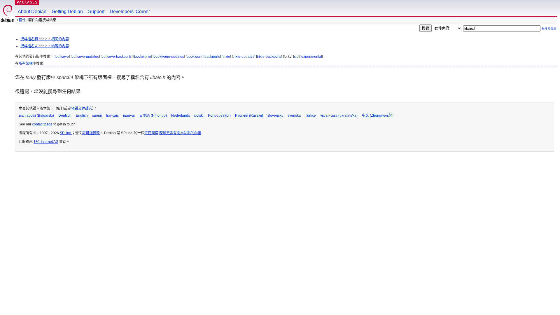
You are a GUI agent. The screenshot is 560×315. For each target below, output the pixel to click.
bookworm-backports (203, 57)
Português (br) (219, 115)
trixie (226, 57)
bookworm (142, 57)
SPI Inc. (66, 133)
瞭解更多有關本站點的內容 (180, 133)
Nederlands (180, 115)
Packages (27, 2)
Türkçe (310, 115)
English (82, 115)
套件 (22, 20)
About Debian (32, 11)
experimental (311, 57)
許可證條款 (91, 133)
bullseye (62, 57)
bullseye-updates (85, 57)
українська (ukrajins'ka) (339, 115)
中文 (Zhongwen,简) (377, 115)
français (112, 115)
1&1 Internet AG (46, 142)
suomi (97, 115)
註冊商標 (151, 133)
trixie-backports (269, 57)
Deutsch (64, 115)
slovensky (275, 115)
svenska (294, 115)
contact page (42, 124)
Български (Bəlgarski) (36, 115)
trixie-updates (243, 57)
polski (199, 115)
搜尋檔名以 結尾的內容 (44, 46)
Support (96, 11)
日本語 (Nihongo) (153, 115)
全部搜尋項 (549, 28)
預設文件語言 (81, 108)
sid (296, 57)
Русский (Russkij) (249, 115)
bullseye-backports (117, 57)
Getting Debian (67, 11)
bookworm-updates (168, 57)
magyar (129, 115)
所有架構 (26, 64)
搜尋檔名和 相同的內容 (44, 39)
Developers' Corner (130, 11)
